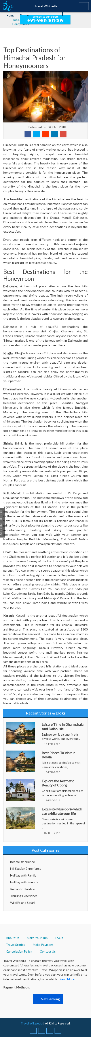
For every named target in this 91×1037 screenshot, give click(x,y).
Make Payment (43, 944)
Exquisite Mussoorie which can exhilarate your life (62, 811)
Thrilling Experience (24, 896)
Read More (66, 979)
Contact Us (48, 951)
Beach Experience (22, 862)
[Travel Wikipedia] (8, 6)
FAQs (59, 938)
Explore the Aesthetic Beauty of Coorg (58, 783)
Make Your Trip (37, 938)
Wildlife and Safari (22, 902)
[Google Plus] (58, 1031)
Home (10, 15)
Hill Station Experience (25, 868)
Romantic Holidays (23, 889)
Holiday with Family (23, 875)
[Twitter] (41, 1031)
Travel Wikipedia (45, 6)
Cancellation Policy (19, 951)
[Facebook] (33, 1031)
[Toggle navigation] (84, 6)
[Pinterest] (49, 1031)
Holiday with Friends (24, 882)
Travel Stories (15, 944)
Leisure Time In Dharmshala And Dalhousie (62, 726)
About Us (12, 938)
